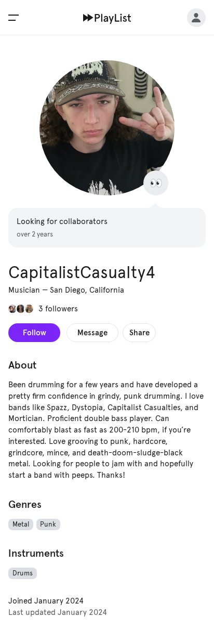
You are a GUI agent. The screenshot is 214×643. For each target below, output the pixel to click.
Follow (34, 332)
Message (92, 332)
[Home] (107, 17)
